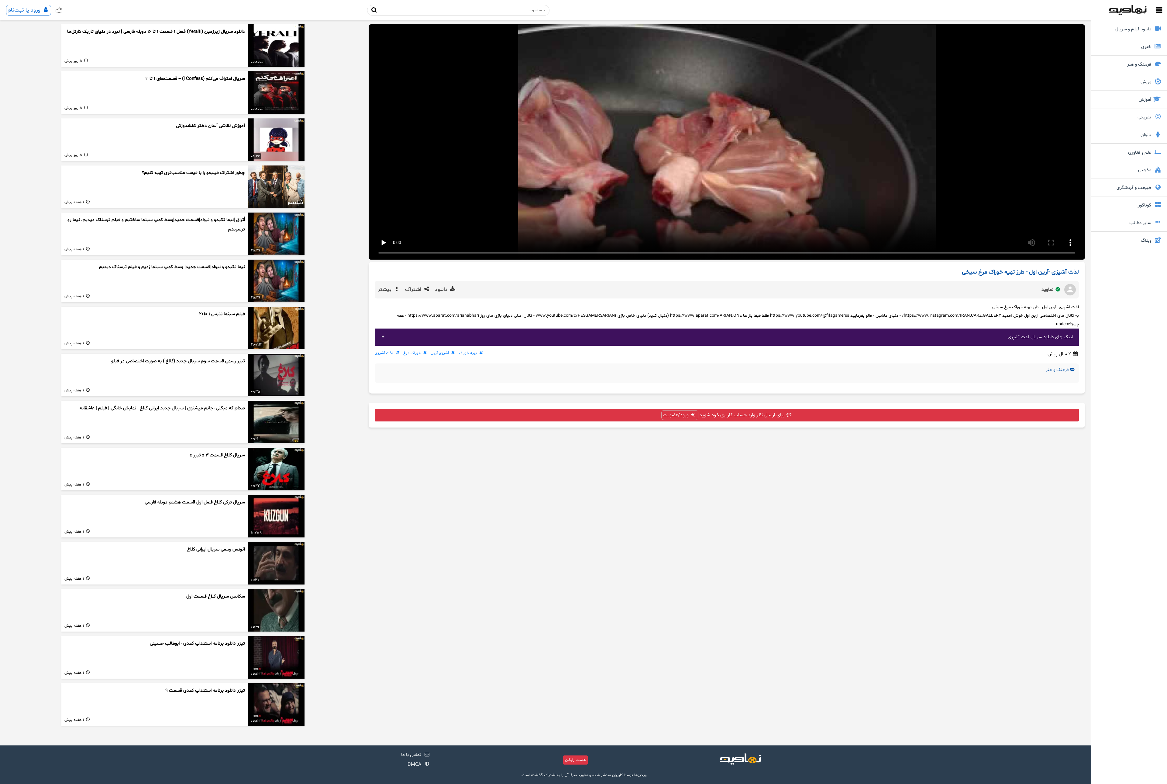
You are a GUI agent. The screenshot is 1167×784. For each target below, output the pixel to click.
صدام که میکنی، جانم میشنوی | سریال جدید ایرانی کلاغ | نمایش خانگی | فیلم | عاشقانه (162, 408)
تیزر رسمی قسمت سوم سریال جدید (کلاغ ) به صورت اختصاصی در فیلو (178, 361)
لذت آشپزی (384, 353)
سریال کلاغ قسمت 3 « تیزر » (217, 455)
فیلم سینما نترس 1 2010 (222, 314)
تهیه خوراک (468, 353)
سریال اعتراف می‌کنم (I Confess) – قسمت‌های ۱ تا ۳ (195, 79)
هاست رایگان (575, 760)
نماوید (1048, 289)
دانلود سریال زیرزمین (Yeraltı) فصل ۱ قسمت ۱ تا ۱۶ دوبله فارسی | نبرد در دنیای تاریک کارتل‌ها (156, 32)
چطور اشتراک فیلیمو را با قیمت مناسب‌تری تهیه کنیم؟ (193, 173)
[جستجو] (374, 10)
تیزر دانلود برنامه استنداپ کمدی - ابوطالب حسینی (197, 643)
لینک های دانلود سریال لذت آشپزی (1040, 337)
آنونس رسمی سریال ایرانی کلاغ (216, 549)
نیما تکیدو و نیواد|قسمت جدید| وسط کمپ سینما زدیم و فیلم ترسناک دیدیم (172, 267)
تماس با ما (411, 755)
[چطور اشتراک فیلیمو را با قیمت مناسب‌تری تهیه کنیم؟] (276, 186)
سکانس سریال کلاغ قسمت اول (215, 596)
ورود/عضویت (676, 415)
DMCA (414, 764)
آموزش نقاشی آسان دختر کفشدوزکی (210, 126)
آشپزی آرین (440, 353)
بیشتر (385, 289)
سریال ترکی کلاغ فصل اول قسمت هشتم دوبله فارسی (195, 502)
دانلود (442, 289)
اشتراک (414, 289)
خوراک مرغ (412, 353)
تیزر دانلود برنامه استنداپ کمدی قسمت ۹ (205, 690)
